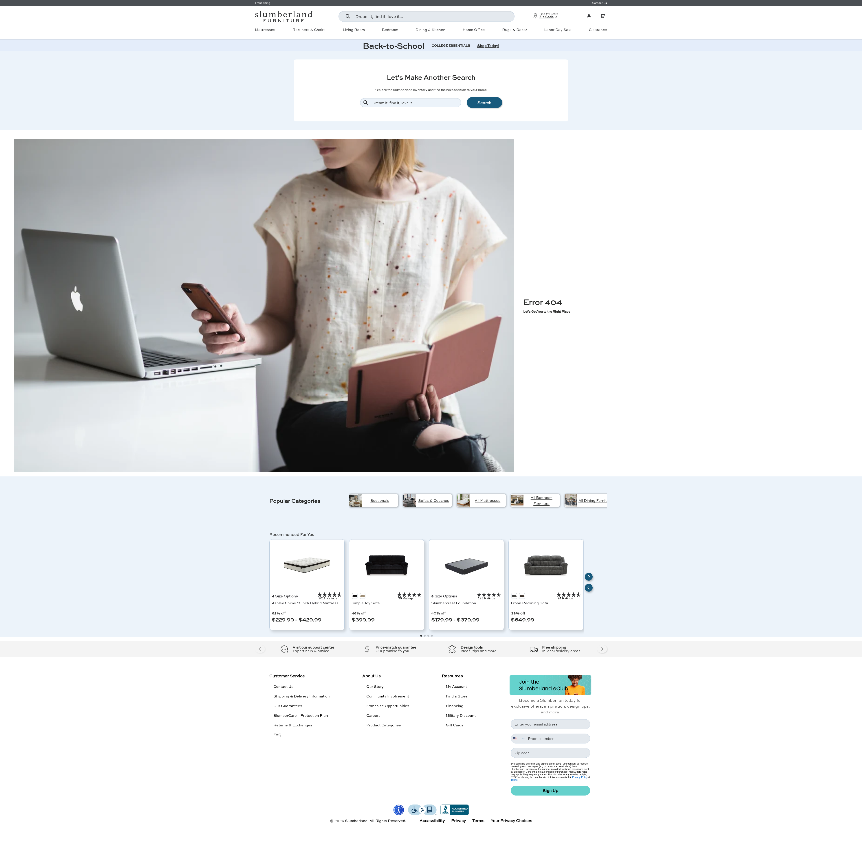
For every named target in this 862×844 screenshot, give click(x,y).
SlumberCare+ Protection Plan (300, 715)
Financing (454, 705)
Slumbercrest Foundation (453, 602)
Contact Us (283, 686)
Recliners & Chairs (308, 29)
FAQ (277, 734)
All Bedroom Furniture (541, 500)
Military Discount (461, 715)
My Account (456, 686)
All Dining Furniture (595, 500)
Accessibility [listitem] (432, 820)
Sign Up (550, 790)
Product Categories (383, 725)
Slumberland (356, 820)
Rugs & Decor (514, 29)
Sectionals (379, 500)
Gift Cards (454, 725)
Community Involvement (387, 696)
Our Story (375, 686)
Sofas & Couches (433, 500)
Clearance (598, 29)
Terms (514, 779)
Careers (373, 715)
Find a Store (457, 696)
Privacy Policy (580, 777)
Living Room (354, 29)
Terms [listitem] (478, 820)
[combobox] (427, 16)
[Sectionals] (355, 500)
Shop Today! (488, 45)
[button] (602, 15)
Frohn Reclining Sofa (529, 602)
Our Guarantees (287, 705)
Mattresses (265, 29)
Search (484, 102)
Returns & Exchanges (292, 725)
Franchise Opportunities (387, 705)
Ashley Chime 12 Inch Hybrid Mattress (305, 602)
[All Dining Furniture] (571, 500)
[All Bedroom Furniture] (517, 500)
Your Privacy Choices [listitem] (511, 820)
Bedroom (390, 29)
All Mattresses (487, 500)
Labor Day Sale (558, 29)
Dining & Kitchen (430, 29)
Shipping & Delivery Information (301, 696)
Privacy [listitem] (458, 820)
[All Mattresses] (463, 500)
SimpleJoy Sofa (366, 602)
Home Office (474, 29)
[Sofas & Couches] (409, 500)
